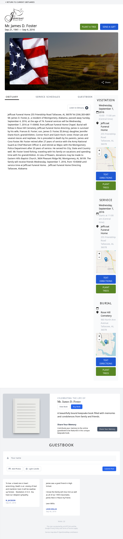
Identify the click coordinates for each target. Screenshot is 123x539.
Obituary (12, 96)
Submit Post (109, 469)
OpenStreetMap (64, 532)
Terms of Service (68, 528)
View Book (63, 406)
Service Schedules (48, 96)
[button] (105, 156)
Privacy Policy (54, 528)
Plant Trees (106, 186)
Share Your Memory (107, 429)
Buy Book (76, 406)
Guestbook (85, 96)
